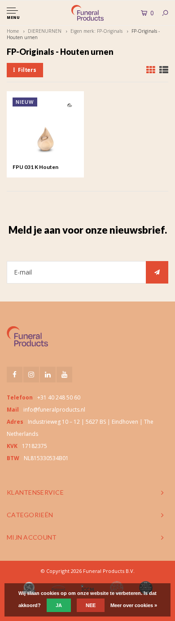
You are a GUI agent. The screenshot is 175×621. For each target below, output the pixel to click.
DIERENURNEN (44, 31)
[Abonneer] (157, 272)
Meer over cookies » (133, 605)
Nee (91, 605)
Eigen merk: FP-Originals (96, 31)
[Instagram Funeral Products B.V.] (31, 374)
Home (13, 31)
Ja (59, 605)
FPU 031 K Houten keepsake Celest (35, 168)
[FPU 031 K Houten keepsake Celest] (45, 130)
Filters (27, 70)
